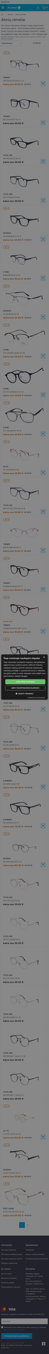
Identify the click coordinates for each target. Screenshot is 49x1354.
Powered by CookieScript (36, 697)
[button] (24, 693)
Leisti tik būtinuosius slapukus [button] (25, 688)
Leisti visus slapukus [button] (25, 682)
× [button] (44, 657)
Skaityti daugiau (21, 676)
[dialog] (24, 677)
